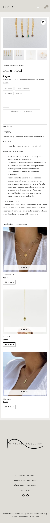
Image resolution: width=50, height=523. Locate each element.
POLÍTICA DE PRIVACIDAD (36, 514)
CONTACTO (25, 490)
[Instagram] (23, 495)
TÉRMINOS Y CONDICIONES (25, 485)
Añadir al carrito (21, 112)
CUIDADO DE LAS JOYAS (25, 476)
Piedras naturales (17, 65)
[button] (43, 22)
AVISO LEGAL (35, 517)
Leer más (9, 282)
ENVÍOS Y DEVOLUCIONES (25, 481)
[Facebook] (27, 495)
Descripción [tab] (7, 126)
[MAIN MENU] (37, 7)
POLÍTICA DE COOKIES (19, 517)
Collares (6, 65)
